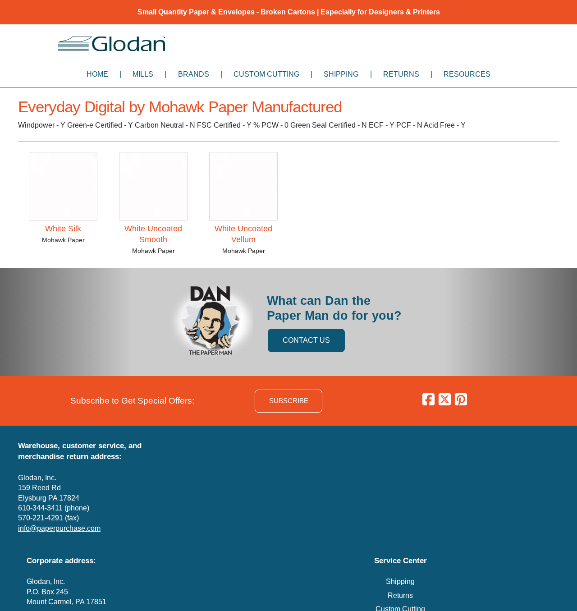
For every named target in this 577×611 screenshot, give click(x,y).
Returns (401, 74)
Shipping (341, 74)
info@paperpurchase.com (59, 528)
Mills (143, 74)
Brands (193, 74)
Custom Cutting (266, 74)
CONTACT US (306, 340)
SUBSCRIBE (288, 400)
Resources (467, 74)
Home (97, 74)
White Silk (63, 228)
